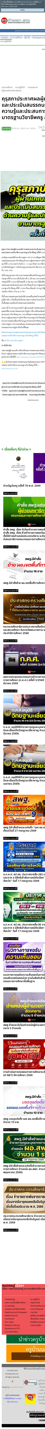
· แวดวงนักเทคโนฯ (11, 1331)
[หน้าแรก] (4, 37)
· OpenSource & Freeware (15, 1312)
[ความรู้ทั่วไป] (6, 41)
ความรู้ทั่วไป (20, 87)
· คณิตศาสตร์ (34, 1302)
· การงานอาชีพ (35, 1325)
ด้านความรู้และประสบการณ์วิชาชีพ (15, 394)
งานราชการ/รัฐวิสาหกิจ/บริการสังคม (20, 89)
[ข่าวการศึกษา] (16, 37)
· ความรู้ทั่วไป (34, 1299)
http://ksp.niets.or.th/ (10, 368)
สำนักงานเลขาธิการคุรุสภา (14, 340)
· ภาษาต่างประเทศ (36, 1309)
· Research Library (12, 1325)
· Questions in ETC (12, 1328)
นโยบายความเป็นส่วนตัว (9, 6)
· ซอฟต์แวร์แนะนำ (11, 1315)
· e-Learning (9, 1305)
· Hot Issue (9, 1322)
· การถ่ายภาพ (9, 1318)
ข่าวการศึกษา (7, 87)
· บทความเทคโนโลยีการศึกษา (15, 1302)
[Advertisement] (22, 424)
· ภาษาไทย (33, 1312)
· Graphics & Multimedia (14, 1309)
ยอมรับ (22, 10)
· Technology (9, 1299)
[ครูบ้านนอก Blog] (27, 37)
